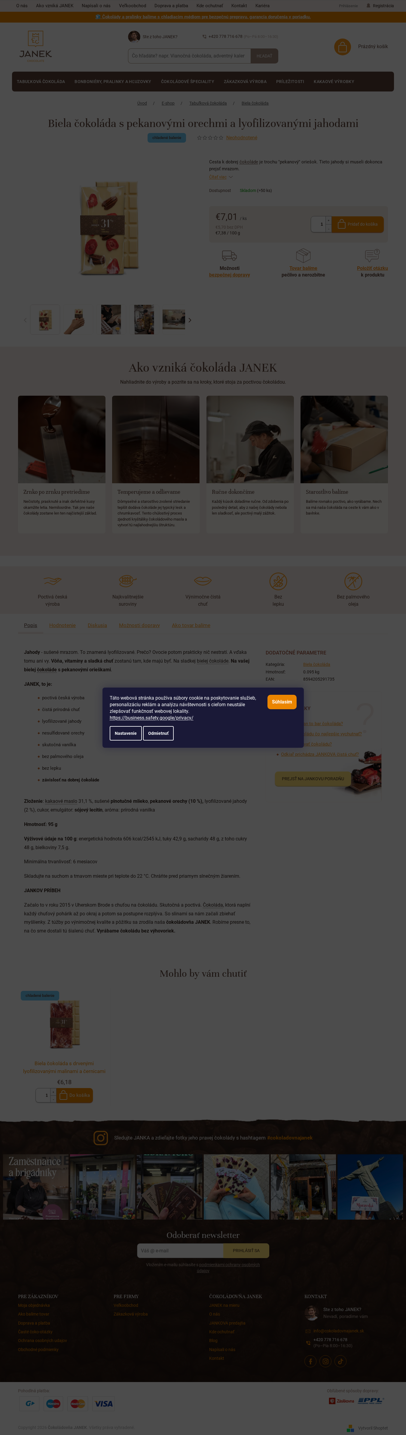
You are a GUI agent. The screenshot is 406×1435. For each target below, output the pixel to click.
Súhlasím (282, 702)
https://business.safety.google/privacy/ (152, 718)
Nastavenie (126, 733)
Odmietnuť (158, 733)
